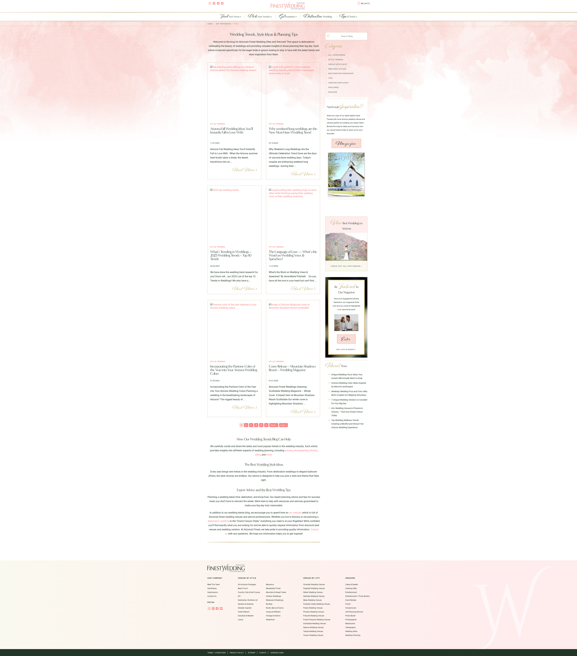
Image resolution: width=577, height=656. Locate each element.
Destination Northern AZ (248, 600)
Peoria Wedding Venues (313, 608)
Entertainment (351, 592)
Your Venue (230, 16)
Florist (347, 604)
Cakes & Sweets (351, 584)
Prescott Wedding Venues (313, 615)
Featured (333, 87)
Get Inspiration (223, 24)
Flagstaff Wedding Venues (314, 588)
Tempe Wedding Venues (313, 631)
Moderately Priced (273, 588)
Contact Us (211, 596)
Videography (350, 627)
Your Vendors (259, 16)
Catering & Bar (351, 588)
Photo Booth (350, 615)
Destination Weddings (341, 73)
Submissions (212, 592)
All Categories (336, 55)
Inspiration (287, 16)
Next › (274, 425)
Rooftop (269, 604)
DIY (239, 596)
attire (258, 454)
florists (313, 450)
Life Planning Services (354, 611)
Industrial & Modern (246, 615)
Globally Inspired (244, 608)
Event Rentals (350, 600)
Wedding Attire (351, 631)
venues (288, 450)
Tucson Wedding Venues (313, 635)
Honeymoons (350, 608)
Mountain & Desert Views (276, 592)
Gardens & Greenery (246, 604)
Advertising (212, 588)
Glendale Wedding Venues (313, 596)
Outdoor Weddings (273, 596)
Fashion (332, 92)
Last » (283, 425)
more (269, 454)
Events (262, 653)
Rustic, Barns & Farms (275, 608)
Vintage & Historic (273, 615)
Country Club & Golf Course (249, 592)
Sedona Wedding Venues (313, 627)
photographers (301, 450)
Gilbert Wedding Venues (313, 592)
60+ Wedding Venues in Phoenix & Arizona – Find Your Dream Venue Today (347, 412)
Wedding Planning (352, 635)
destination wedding (218, 520)
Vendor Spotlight (338, 83)
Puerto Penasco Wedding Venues (316, 619)
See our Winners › (346, 349)
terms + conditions (216, 653)
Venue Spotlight (337, 64)
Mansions (270, 584)
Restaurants (350, 623)
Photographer (351, 619)
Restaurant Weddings (274, 600)
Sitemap (251, 653)
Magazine (346, 143)
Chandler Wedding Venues (314, 584)
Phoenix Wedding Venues (313, 611)
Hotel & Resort (243, 611)
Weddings (318, 16)
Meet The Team (213, 584)
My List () (365, 3)
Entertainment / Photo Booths (357, 596)
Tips (330, 78)
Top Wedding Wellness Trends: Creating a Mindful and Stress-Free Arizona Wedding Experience (347, 424)
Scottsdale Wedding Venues (314, 623)
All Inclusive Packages (247, 584)
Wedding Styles (337, 69)
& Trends (347, 16)
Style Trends (217, 124)
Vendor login (277, 653)
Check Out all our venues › (346, 266)
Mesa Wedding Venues (312, 600)
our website (295, 512)
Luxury (240, 619)
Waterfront (270, 619)
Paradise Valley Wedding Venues (316, 604)
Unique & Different (273, 611)
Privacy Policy (237, 653)
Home (209, 24)
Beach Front (243, 588)
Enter (346, 339)
